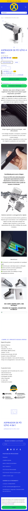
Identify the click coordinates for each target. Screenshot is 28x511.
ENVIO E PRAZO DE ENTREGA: (10, 463)
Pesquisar (5, 457)
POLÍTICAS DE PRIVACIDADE (9, 469)
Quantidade (4, 65)
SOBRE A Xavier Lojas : (8, 475)
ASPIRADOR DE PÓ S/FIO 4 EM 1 (12, 17)
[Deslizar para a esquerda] (11, 47)
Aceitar (14, 507)
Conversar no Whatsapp (15, 85)
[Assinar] (23, 444)
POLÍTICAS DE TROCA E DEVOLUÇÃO (12, 472)
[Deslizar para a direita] (16, 47)
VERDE (16, 62)
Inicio (2, 17)
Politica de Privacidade (9, 503)
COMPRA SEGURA (7, 460)
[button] (1, 7)
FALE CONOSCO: (7, 466)
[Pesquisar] (26, 13)
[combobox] (14, 13)
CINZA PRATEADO (7, 62)
